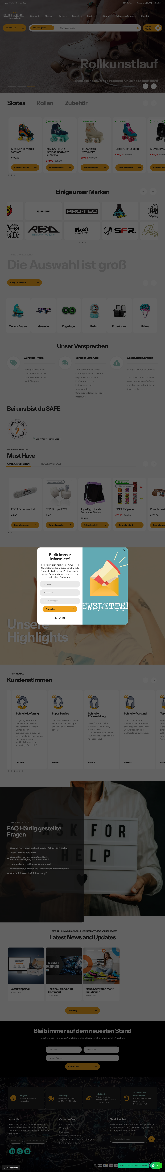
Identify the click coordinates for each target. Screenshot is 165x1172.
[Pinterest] (60, 618)
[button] (140, 1165)
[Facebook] (56, 618)
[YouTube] (64, 618)
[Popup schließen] (124, 550)
